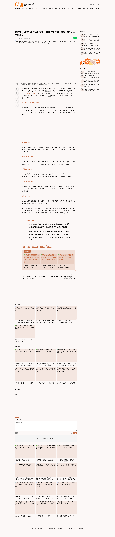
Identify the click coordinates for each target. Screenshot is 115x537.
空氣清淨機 (35, 246)
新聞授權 (46, 528)
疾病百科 (51, 8)
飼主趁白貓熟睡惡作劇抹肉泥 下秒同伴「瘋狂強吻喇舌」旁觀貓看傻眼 (49, 238)
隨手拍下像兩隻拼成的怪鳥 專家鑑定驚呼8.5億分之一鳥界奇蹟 (48, 234)
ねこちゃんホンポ (29, 93)
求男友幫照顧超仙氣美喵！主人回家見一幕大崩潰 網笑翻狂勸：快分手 (49, 228)
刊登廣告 (34, 528)
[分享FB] (16, 89)
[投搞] (93, 4)
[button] (91, 4)
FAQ (38, 528)
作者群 (98, 8)
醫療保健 (44, 8)
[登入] (96, 4)
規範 (17, 433)
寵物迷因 (78, 8)
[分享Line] (16, 93)
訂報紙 (70, 528)
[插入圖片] (71, 433)
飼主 (24, 246)
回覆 (75, 433)
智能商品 (42, 246)
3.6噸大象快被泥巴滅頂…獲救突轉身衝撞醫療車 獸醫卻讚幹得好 (49, 231)
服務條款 (51, 528)
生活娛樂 (37, 8)
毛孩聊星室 (71, 8)
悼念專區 (85, 8)
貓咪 (29, 246)
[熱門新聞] (99, 32)
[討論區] (16, 97)
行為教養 (31, 8)
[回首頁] (24, 4)
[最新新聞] (99, 69)
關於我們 (75, 528)
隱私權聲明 (60, 528)
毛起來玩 (24, 8)
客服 (41, 528)
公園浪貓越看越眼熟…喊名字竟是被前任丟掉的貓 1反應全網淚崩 (49, 224)
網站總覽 (81, 528)
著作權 (55, 528)
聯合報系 (66, 528)
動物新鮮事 (17, 8)
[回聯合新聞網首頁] (19, 4)
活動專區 (64, 8)
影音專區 (57, 8)
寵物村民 (92, 8)
